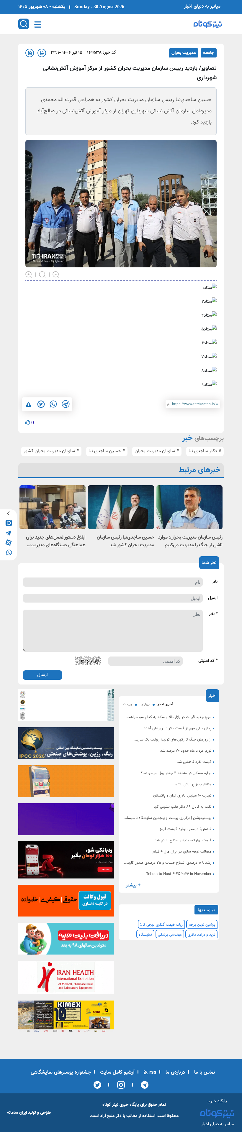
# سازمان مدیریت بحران (157, 451)
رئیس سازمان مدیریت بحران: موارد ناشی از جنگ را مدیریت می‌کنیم (190, 541)
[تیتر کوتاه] (208, 24)
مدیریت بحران (183, 53)
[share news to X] (40, 404)
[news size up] (28, 273)
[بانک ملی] (66, 783)
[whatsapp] (8, 552)
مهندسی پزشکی (170, 935)
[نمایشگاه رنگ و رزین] (66, 745)
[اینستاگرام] (119, 1085)
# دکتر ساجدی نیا (205, 451)
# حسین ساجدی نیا (107, 451)
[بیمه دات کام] (66, 821)
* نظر (213, 614)
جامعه (208, 53)
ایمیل (213, 598)
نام (215, 582)
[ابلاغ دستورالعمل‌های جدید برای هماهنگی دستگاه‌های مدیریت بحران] (52, 507)
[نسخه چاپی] (41, 53)
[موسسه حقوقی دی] (66, 902)
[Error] (28, 404)
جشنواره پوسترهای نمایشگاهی (61, 1072)
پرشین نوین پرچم (202, 925)
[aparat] (8, 542)
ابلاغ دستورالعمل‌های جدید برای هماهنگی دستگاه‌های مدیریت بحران (56, 541)
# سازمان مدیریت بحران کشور (51, 451)
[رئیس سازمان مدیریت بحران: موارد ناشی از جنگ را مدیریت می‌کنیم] (189, 507)
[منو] (37, 24)
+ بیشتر (133, 885)
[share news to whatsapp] (53, 404)
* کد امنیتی (208, 661)
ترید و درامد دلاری (201, 935)
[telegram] (8, 532)
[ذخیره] (29, 53)
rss (152, 1072)
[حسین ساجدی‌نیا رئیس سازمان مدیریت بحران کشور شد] (121, 507)
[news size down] (56, 273)
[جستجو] (23, 24)
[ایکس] (97, 1085)
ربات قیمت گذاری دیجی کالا (161, 925)
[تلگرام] (142, 1085)
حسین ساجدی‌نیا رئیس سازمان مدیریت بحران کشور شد (125, 541)
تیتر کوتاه (110, 1104)
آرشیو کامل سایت (117, 1072)
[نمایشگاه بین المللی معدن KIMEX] (66, 1018)
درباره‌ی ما (174, 1072)
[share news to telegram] (65, 404)
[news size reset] (42, 273)
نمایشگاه (145, 935)
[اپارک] (66, 940)
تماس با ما (204, 1072)
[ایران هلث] (66, 979)
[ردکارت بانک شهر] (66, 861)
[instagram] (8, 522)
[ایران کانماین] (66, 707)
